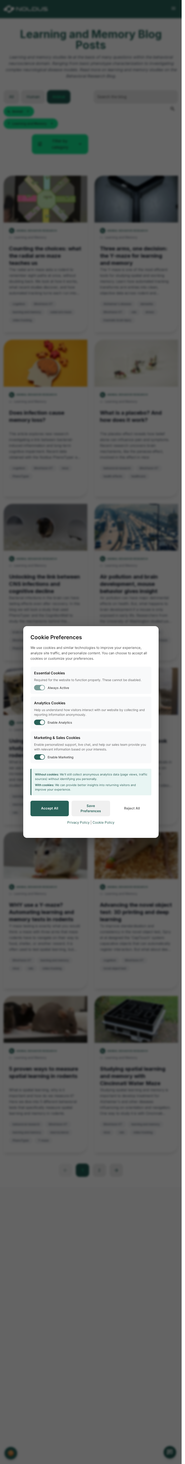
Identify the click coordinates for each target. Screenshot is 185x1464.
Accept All (49, 808)
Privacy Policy (78, 822)
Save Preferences (91, 808)
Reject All (132, 808)
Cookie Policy (103, 822)
